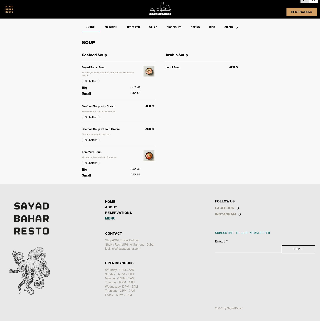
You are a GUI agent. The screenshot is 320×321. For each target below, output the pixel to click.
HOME (110, 202)
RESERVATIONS (118, 213)
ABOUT (111, 207)
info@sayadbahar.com (125, 248)
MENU (110, 218)
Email (221, 241)
